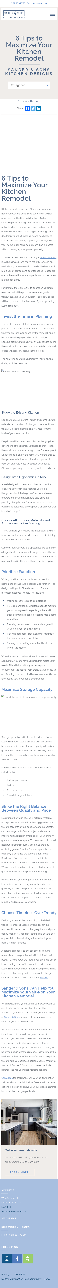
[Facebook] (27, 108)
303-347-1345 (8, 1218)
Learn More (19, 1172)
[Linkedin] (38, 108)
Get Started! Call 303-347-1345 (29, 3)
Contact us (7, 1078)
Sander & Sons (12, 1017)
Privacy (5, 1274)
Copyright (20, 1274)
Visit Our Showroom (11, 1211)
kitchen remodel (48, 257)
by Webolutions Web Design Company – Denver (26, 1279)
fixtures (44, 977)
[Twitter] (33, 108)
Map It (4, 1207)
